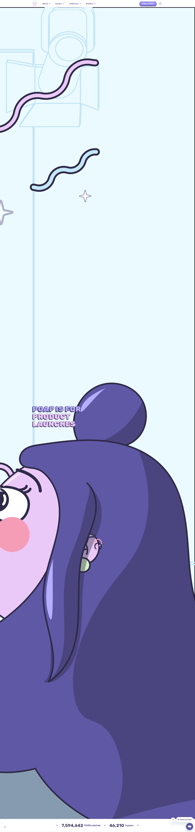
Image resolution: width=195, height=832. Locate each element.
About (45, 4)
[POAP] (34, 3)
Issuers (58, 4)
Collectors (74, 4)
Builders (89, 4)
